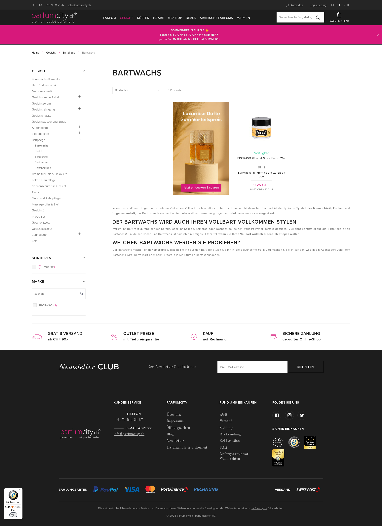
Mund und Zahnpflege (46, 198)
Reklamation (229, 441)
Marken (243, 18)
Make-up (175, 18)
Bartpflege (68, 52)
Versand (225, 421)
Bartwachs (41, 145)
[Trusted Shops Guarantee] (296, 442)
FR (341, 5)
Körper (143, 18)
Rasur (35, 192)
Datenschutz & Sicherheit (187, 447)
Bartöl (38, 151)
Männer (50, 267)
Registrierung (318, 5)
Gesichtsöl (38, 210)
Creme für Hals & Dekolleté (49, 174)
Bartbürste (41, 156)
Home (35, 52)
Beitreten (305, 367)
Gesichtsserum (41, 103)
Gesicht (126, 18)
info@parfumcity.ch (79, 5)
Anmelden (296, 5)
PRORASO (47, 305)
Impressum (175, 421)
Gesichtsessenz (42, 229)
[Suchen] (318, 17)
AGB (223, 414)
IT (348, 5)
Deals (191, 18)
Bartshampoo (43, 168)
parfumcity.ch (259, 508)
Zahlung (226, 428)
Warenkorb (339, 21)
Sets (34, 241)
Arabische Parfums (216, 18)
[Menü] (20, 490)
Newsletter (175, 441)
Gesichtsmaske (41, 115)
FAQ (223, 447)
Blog (170, 434)
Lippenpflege (40, 134)
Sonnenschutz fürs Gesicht (49, 186)
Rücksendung (230, 434)
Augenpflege (40, 128)
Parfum (109, 18)
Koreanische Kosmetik (46, 79)
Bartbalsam (41, 162)
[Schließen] (377, 35)
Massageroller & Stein (46, 204)
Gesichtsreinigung (43, 109)
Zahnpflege (39, 235)
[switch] (13, 514)
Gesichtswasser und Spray (49, 121)
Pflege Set (38, 216)
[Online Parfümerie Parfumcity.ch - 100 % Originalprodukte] (54, 17)
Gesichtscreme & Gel (45, 97)
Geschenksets (41, 222)
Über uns (174, 414)
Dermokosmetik (42, 91)
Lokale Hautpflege (44, 180)
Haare (158, 18)
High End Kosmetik (44, 85)
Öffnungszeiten (178, 428)
